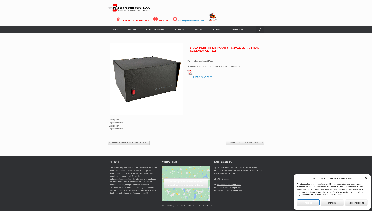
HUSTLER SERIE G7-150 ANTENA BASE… (245, 143)
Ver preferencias (356, 202)
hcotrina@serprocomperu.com (229, 187)
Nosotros (132, 29)
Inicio (115, 29)
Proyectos (216, 29)
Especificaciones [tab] (116, 122)
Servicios (198, 29)
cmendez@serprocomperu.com (230, 190)
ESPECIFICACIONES (202, 77)
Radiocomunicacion (155, 29)
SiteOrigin (208, 205)
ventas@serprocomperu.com (191, 21)
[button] (366, 178)
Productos (179, 29)
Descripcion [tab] (114, 119)
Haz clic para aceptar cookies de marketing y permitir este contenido (186, 183)
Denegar (332, 202)
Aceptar (308, 202)
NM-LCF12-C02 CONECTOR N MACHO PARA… (128, 143)
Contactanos (237, 29)
